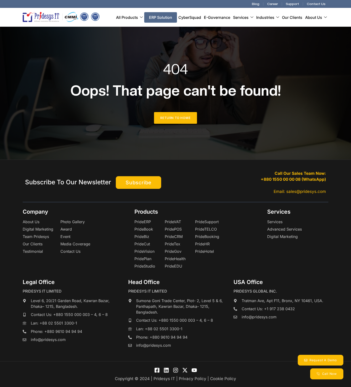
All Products (127, 17)
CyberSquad (189, 17)
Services (241, 17)
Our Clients (292, 17)
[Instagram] (175, 370)
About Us (313, 17)
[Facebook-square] (157, 370)
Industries (265, 17)
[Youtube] (194, 370)
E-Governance (217, 17)
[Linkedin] (166, 370)
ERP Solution (160, 17)
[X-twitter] (185, 370)
